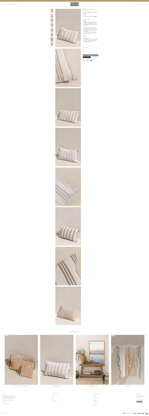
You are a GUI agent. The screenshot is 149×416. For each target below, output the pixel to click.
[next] (146, 360)
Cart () (145, 4)
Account (138, 4)
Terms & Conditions (55, 401)
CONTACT (15, 4)
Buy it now (91, 55)
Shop (53, 397)
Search (142, 4)
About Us (54, 395)
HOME (3, 4)
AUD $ (135, 4)
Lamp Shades (95, 401)
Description (84, 19)
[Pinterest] (6, 403)
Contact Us (54, 400)
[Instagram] (4, 403)
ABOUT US (10, 4)
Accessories (95, 395)
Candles (95, 396)
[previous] (2, 360)
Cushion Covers (96, 397)
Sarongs (95, 404)
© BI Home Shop (5, 413)
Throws (95, 405)
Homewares (95, 400)
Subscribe (139, 401)
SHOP (6, 4)
